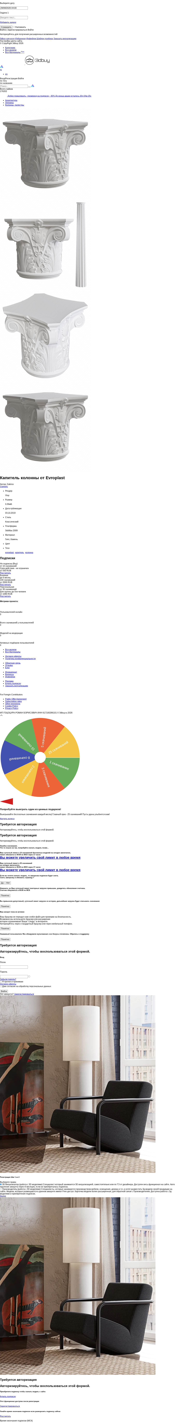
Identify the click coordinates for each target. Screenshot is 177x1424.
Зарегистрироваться (24, 994)
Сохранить (6, 27)
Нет (8, 883)
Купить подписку (13, 683)
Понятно (5, 895)
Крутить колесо (7, 819)
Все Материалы (14, 52)
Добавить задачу (8, 22)
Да (2, 883)
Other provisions (12, 704)
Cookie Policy (11, 706)
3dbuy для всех (7, 39)
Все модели (10, 50)
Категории (10, 48)
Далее (3, 1196)
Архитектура (11, 100)
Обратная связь (12, 663)
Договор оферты (13, 656)
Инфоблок (31, 39)
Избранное (20, 39)
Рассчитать (5, 573)
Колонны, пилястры (14, 105)
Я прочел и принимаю (12, 982)
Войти (4, 991)
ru (1, 70)
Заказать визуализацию (65, 39)
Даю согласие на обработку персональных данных (26, 986)
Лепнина (9, 103)
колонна (29, 552)
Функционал (11, 672)
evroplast (9, 552)
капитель (19, 552)
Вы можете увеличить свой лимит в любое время (40, 857)
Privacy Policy (11, 708)
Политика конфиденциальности (20, 659)
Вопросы (9, 674)
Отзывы (9, 665)
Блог (7, 668)
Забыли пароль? (8, 979)
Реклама (9, 681)
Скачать (4, 486)
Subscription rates (13, 701)
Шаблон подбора (45, 39)
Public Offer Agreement (15, 699)
